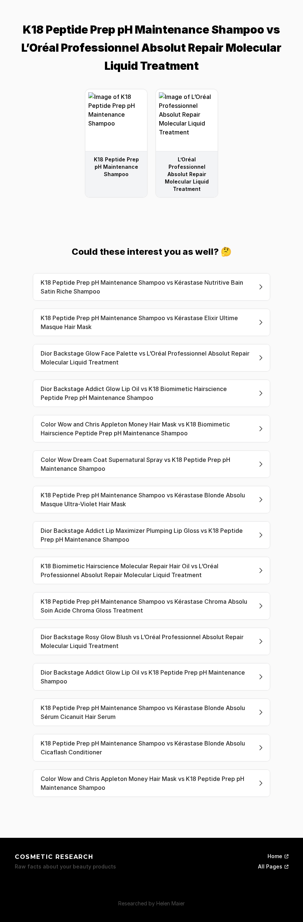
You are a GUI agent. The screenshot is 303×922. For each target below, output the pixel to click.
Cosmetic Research (54, 856)
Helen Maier (170, 903)
